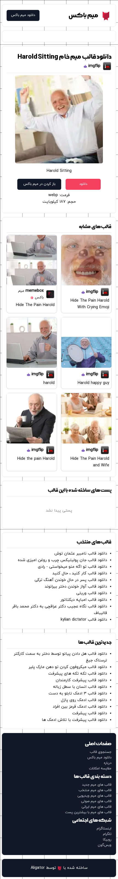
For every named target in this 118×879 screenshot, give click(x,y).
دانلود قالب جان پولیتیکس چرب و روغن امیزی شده (62, 560)
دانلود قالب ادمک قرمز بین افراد (80, 706)
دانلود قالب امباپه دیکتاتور (83, 599)
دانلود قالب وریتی (91, 593)
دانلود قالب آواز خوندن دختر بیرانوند (76, 586)
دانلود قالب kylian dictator (84, 619)
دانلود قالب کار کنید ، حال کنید (79, 573)
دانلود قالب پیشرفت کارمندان (81, 680)
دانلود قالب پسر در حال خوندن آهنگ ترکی (71, 580)
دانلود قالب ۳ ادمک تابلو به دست (78, 693)
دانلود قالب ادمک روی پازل (84, 700)
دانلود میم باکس (23, 15)
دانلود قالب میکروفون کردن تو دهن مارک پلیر (68, 667)
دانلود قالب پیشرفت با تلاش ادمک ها (74, 720)
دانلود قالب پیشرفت (89, 713)
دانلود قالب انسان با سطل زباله (80, 687)
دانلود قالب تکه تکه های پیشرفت (77, 673)
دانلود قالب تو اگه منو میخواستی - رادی (72, 566)
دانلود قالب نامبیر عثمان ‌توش (80, 553)
